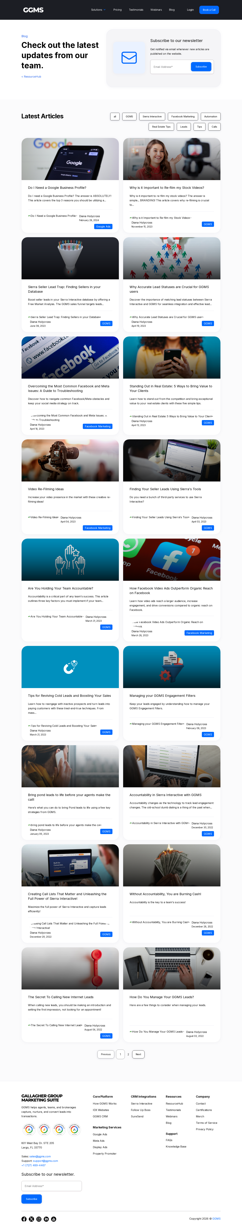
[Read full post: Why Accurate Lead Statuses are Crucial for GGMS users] (171, 278)
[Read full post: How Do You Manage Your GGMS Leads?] (171, 988)
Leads (183, 126)
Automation (210, 116)
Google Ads (100, 1134)
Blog (172, 9)
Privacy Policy (205, 1129)
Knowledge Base (176, 1146)
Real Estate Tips (161, 126)
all (115, 116)
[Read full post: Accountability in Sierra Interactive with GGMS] (171, 786)
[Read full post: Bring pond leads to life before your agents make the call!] (70, 786)
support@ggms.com (45, 1160)
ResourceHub (174, 1103)
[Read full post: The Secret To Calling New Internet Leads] (70, 988)
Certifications (204, 1110)
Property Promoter (105, 1153)
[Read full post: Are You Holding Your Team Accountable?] (70, 579)
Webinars (156, 9)
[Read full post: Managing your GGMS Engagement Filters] (171, 687)
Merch (200, 1116)
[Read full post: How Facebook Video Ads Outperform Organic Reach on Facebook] (171, 579)
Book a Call (209, 9)
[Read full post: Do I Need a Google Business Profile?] (70, 179)
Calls (214, 126)
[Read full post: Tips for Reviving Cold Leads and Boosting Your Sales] (70, 687)
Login (190, 9)
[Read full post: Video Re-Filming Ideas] (70, 480)
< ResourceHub (31, 76)
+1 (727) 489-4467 (33, 1165)
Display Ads (100, 1147)
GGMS (129, 116)
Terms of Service (206, 1122)
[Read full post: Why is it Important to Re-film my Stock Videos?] (171, 179)
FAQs (169, 1140)
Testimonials (136, 9)
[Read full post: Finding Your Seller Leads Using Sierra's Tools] (171, 480)
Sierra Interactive (152, 116)
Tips (199, 126)
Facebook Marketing (183, 116)
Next (138, 1054)
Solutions (96, 9)
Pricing (117, 9)
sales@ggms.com (40, 1156)
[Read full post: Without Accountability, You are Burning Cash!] (171, 885)
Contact (200, 1103)
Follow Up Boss (140, 1110)
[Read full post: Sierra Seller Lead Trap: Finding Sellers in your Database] (70, 278)
